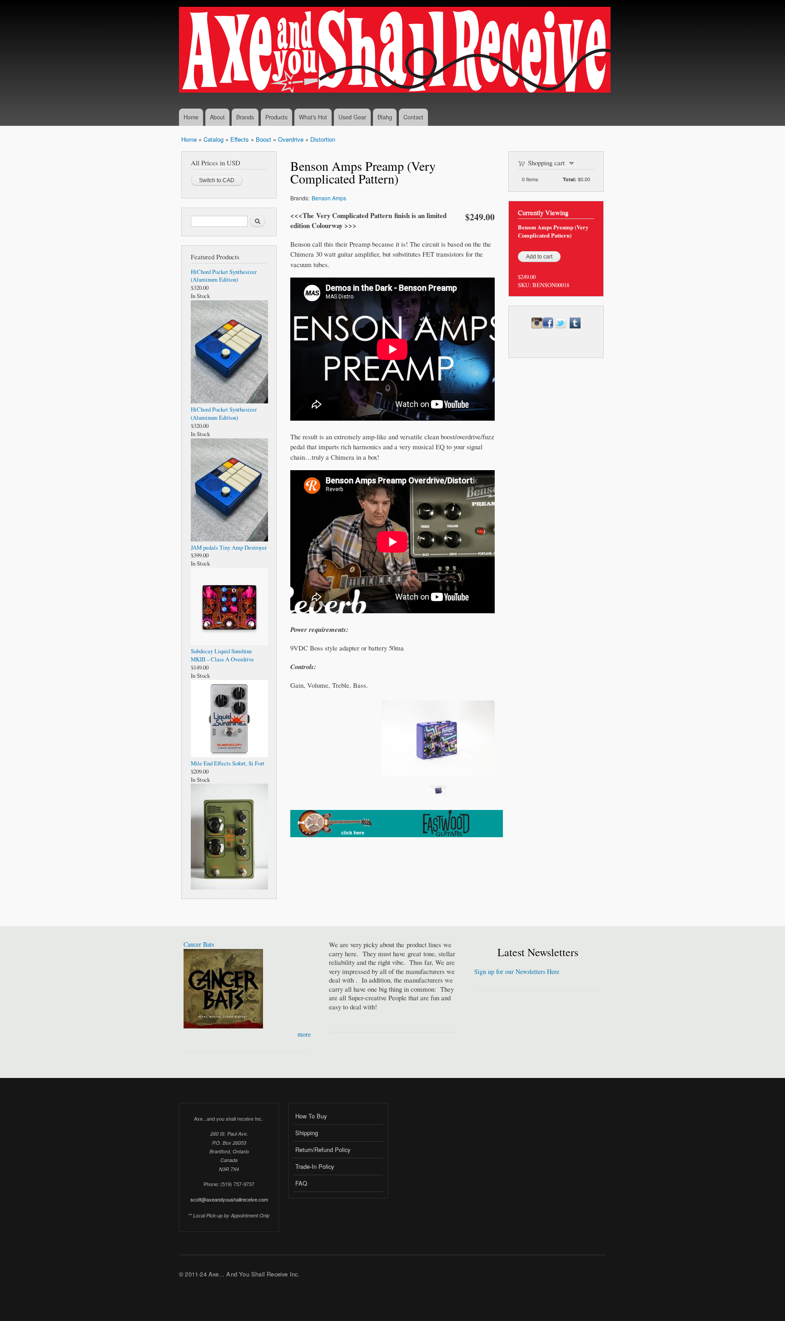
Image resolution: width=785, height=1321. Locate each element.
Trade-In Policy (314, 1166)
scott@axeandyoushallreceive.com (229, 1199)
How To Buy (311, 1116)
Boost (263, 139)
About (217, 117)
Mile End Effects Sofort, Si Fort (227, 763)
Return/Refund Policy (322, 1149)
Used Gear (352, 117)
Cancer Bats (199, 944)
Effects (239, 139)
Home (191, 117)
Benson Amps (329, 198)
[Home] (395, 51)
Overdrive (290, 139)
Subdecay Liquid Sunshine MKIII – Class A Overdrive (222, 655)
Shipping (306, 1132)
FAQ (301, 1183)
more (304, 1034)
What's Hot (313, 117)
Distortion (322, 139)
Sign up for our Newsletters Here (516, 971)
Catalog (214, 139)
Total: (569, 179)
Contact (413, 117)
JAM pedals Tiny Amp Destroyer (229, 547)
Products (276, 117)
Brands (245, 117)
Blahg (385, 117)
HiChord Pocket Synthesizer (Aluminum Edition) (224, 276)
